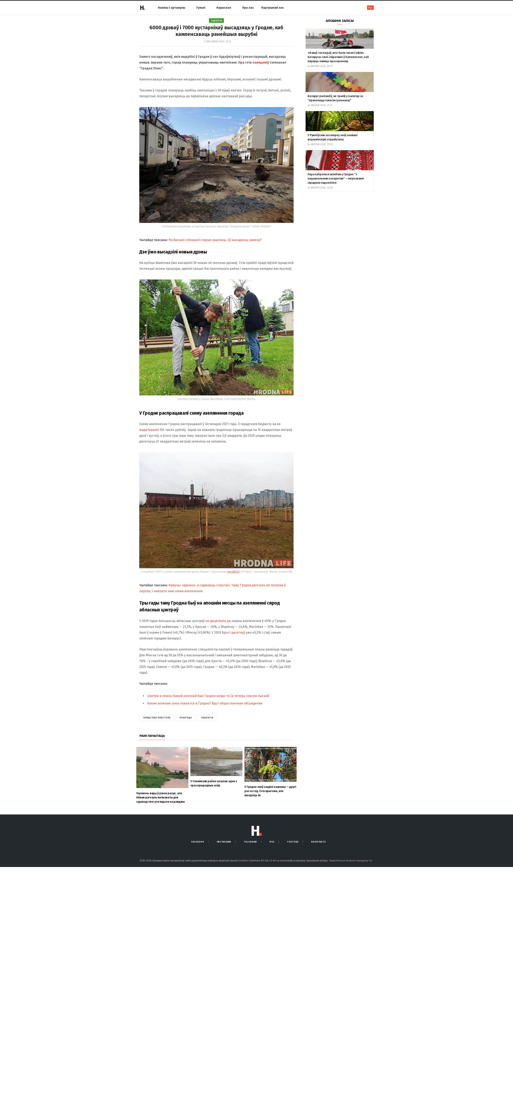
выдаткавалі (149, 430)
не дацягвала (215, 621)
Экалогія (216, 20)
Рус (370, 7)
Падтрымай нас (272, 7)
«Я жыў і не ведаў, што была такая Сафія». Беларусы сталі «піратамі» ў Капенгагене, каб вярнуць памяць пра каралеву (338, 57)
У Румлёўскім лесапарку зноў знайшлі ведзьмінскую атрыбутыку (332, 137)
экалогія (207, 717)
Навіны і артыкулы (171, 7)
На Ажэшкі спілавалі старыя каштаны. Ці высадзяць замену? (215, 240)
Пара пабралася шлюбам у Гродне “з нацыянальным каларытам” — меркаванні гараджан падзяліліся (336, 178)
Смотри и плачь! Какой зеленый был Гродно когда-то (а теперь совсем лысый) (208, 696)
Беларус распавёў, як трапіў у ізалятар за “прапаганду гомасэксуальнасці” (335, 98)
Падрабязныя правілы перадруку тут (351, 860)
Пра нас (248, 7)
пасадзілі (233, 571)
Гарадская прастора (156, 717)
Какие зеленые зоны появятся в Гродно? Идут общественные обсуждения (205, 703)
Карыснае (223, 7)
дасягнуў (238, 632)
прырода (186, 717)
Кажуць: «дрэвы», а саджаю (190, 585)
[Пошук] (358, 7)
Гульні (200, 7)
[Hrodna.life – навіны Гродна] (142, 7)
